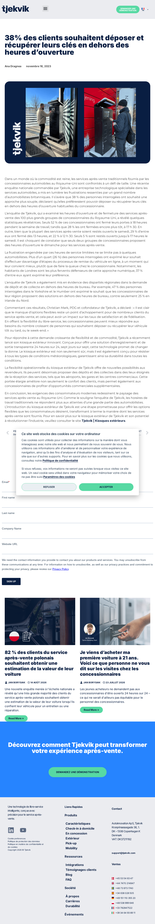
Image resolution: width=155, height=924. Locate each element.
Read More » (16, 718)
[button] (45, 8)
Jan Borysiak (16, 682)
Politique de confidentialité (60, 460)
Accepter (106, 487)
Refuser (49, 487)
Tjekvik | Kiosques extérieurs (103, 421)
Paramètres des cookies (59, 477)
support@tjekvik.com (123, 853)
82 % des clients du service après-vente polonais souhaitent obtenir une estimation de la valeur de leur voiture (39, 663)
